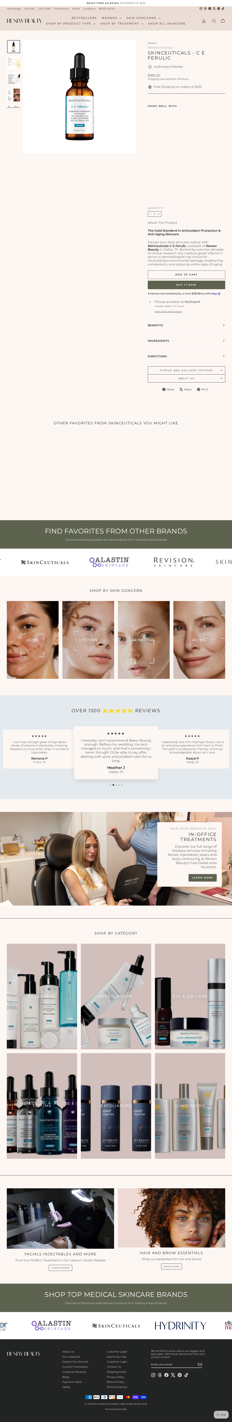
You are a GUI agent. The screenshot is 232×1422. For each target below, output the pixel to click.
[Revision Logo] (162, 562)
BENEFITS (155, 325)
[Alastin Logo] (98, 562)
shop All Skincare (167, 23)
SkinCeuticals (160, 47)
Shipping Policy (116, 1371)
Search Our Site (117, 1356)
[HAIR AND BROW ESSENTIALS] (171, 1218)
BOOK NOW (107, 8)
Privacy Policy (115, 1377)
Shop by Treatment (120, 23)
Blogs (65, 1377)
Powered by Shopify (116, 1409)
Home (152, 43)
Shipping (153, 79)
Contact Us (114, 1366)
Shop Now (171, 1266)
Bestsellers (84, 18)
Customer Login (117, 1351)
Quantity (156, 208)
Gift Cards (44, 8)
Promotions (61, 8)
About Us (68, 1351)
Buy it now (186, 284)
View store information (168, 311)
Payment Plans (72, 1382)
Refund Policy (115, 1382)
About (76, 8)
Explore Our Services (75, 1361)
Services (29, 8)
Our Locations (71, 1356)
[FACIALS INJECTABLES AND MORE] (60, 1218)
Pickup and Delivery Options (186, 370)
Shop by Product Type (69, 23)
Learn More (202, 877)
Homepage (14, 8)
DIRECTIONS (157, 356)
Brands (110, 18)
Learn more (60, 1268)
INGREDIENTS (158, 340)
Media (66, 1387)
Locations (89, 8)
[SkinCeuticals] (33, 562)
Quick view (33, 485)
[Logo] (41, 1325)
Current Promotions (75, 1366)
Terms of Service (117, 1387)
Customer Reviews (74, 1371)
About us (186, 378)
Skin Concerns (142, 18)
